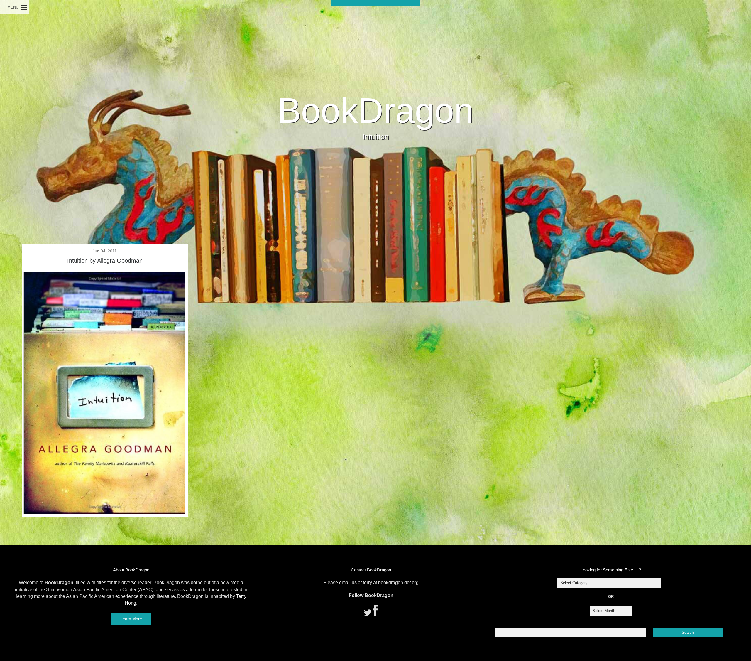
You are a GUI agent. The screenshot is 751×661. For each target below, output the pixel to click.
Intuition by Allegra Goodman (105, 260)
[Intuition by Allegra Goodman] (104, 512)
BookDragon (376, 110)
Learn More (131, 618)
